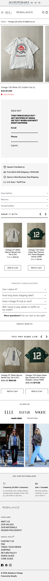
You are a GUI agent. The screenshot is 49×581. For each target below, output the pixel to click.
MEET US (5, 521)
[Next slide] (45, 214)
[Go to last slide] (40, 214)
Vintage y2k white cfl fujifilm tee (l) (21, 22)
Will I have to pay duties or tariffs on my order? (21, 308)
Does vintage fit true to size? (17, 301)
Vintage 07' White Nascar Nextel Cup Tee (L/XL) (13, 252)
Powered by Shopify (9, 576)
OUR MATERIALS (9, 527)
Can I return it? (9, 289)
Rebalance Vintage (15, 573)
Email (13, 128)
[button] (43, 12)
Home (3, 22)
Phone (14, 136)
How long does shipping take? (18, 295)
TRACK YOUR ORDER (11, 547)
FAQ (3, 544)
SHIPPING (5, 550)
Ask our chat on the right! (33, 315)
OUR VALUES (7, 524)
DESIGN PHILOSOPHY (11, 530)
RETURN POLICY (9, 553)
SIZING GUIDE (7, 555)
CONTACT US (7, 541)
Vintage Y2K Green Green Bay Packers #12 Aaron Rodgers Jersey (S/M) (36, 253)
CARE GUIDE (7, 558)
